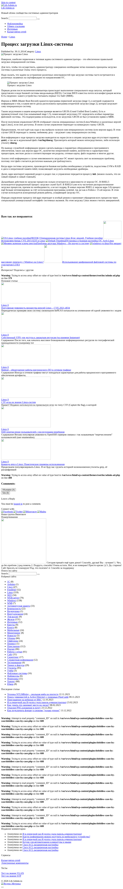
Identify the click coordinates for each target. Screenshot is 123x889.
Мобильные (13, 630)
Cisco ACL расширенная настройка (40, 844)
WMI (9, 603)
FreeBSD (11, 589)
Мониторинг (13, 633)
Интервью (12, 29)
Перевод (11, 643)
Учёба (10, 670)
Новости (11, 635)
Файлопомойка (15, 23)
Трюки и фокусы (15, 665)
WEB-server (13, 598)
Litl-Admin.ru (7, 8)
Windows (11, 600)
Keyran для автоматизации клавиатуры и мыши (46, 842)
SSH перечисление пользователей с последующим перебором (32, 432)
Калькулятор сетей (16, 31)
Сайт (9, 654)
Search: (5, 18)
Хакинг (11, 681)
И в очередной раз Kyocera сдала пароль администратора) (36, 702)
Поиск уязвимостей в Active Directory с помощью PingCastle (38, 697)
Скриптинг (13, 657)
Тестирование (14, 662)
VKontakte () (8, 490)
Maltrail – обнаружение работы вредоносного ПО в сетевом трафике (36, 370)
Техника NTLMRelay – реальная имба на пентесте (32, 694)
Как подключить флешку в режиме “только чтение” (33, 710)
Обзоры (11, 638)
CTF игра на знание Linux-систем (18, 402)
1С (8, 581)
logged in (18, 504)
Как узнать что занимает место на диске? (28, 705)
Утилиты (11, 668)
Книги (10, 627)
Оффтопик (12, 641)
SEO (9, 595)
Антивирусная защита (18, 606)
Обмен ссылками (16, 26)
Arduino (11, 584)
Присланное (13, 646)
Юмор (10, 684)
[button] (7, 511)
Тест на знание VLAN (12, 873)
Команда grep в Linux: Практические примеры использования (32, 464)
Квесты (11, 624)
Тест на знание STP (11, 876)
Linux (38, 51)
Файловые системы (17, 673)
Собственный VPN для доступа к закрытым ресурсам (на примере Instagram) (40, 337)
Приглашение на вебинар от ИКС (24, 699)
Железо (11, 619)
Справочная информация (20, 660)
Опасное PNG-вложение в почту (24, 707)
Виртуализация (15, 614)
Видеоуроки (13, 611)
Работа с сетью (14, 651)
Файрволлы (13, 676)
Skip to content (8, 2)
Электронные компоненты (14, 863)
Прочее (11, 649)
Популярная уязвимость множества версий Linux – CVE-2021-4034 (35, 308)
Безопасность (14, 608)
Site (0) (5, 493)
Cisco (10, 587)
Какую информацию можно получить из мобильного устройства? (56, 836)
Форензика (12, 678)
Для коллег (12, 616)
